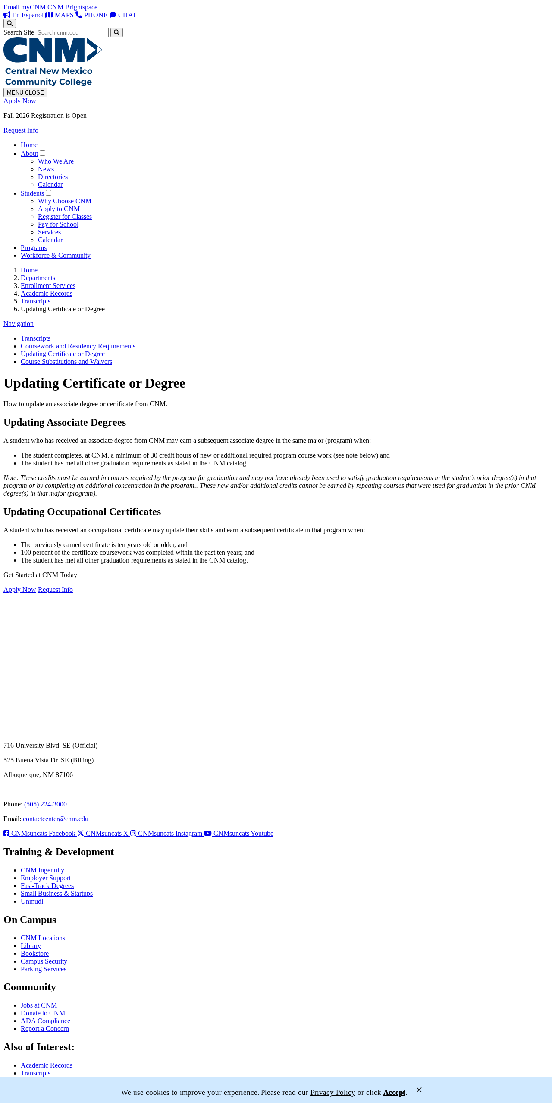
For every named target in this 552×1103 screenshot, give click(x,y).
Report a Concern (45, 1028)
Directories (53, 176)
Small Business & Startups (57, 893)
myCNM (33, 7)
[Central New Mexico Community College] (52, 84)
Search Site (18, 32)
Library (31, 945)
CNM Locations (43, 938)
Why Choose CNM (64, 201)
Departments (38, 277)
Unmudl (32, 901)
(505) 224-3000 (45, 804)
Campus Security (44, 961)
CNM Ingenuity (42, 870)
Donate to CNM (43, 1013)
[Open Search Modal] (9, 23)
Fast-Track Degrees (47, 885)
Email (11, 7)
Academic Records (46, 293)
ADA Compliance (45, 1020)
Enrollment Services (48, 285)
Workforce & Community (56, 255)
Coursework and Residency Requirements (78, 346)
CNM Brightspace (72, 7)
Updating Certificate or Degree (63, 353)
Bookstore (35, 953)
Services (49, 232)
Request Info (20, 130)
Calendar (50, 184)
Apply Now (19, 100)
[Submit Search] (116, 32)
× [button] (419, 1090)
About (29, 153)
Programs (34, 247)
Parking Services (43, 969)
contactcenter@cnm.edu (55, 818)
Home (29, 145)
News (46, 169)
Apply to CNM (59, 208)
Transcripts (35, 301)
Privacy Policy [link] (332, 1092)
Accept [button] (394, 1092)
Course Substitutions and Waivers (66, 361)
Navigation (18, 323)
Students (32, 193)
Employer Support (46, 878)
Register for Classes (65, 216)
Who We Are (56, 161)
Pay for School (58, 224)
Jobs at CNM (39, 1005)
